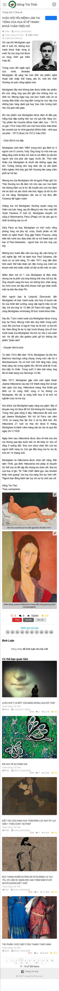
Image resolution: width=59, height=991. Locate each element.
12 (21, 963)
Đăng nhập (16, 648)
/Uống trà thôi (31, 971)
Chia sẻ (18, 12)
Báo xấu (40, 620)
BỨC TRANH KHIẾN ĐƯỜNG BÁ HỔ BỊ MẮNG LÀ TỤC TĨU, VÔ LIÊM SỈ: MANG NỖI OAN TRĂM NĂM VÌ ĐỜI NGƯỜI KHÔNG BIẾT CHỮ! (27, 880)
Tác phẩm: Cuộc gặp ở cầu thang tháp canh (26, 944)
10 (52, 961)
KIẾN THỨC (33, 35)
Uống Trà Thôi (27, 5)
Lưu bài (28, 620)
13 (27, 963)
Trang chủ (7, 12)
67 (37, 963)
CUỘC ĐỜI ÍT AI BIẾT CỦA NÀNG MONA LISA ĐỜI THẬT (28, 703)
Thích (17, 620)
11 (16, 963)
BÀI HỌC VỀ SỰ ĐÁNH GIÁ (14, 764)
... (31, 963)
